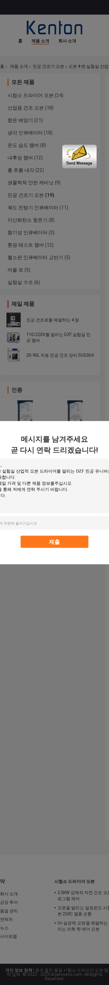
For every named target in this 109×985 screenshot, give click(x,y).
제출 (54, 541)
